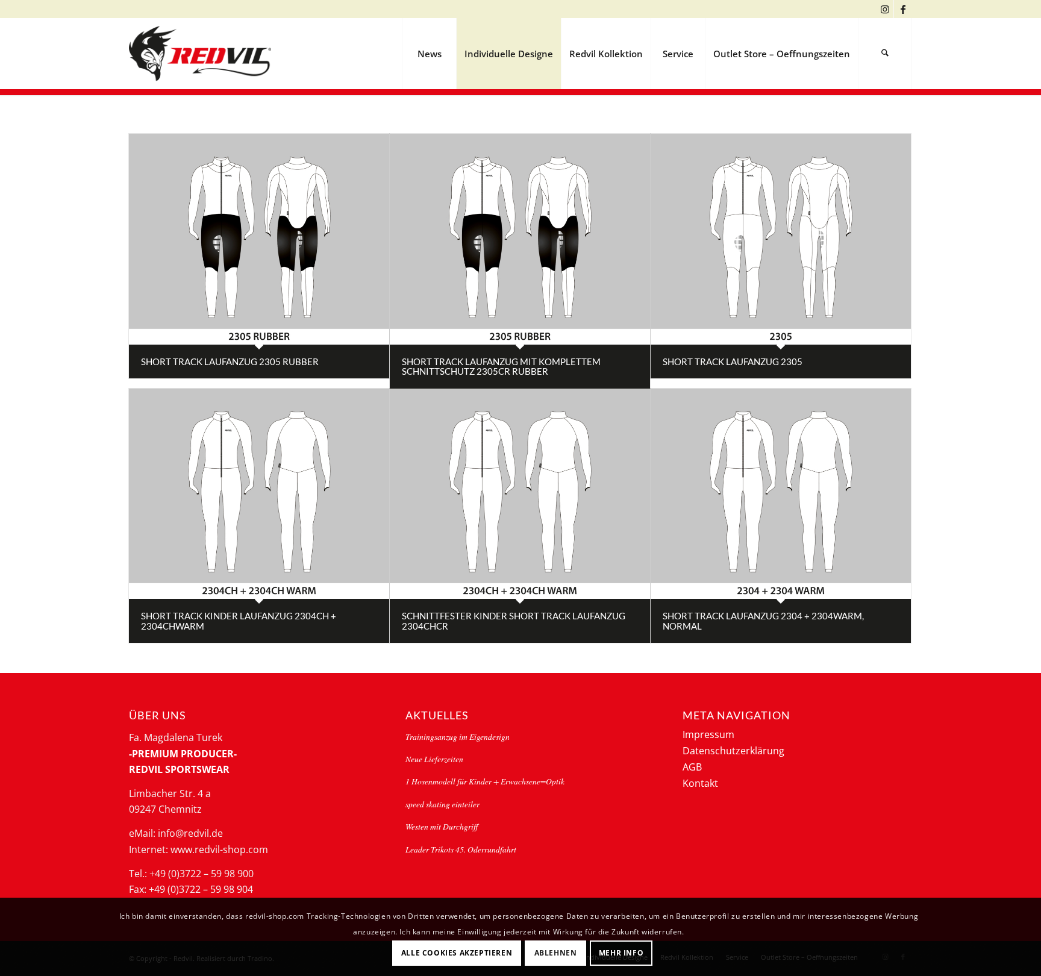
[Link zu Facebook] (903, 9)
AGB (692, 767)
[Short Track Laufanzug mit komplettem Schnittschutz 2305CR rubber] (520, 239)
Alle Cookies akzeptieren (456, 952)
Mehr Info (621, 952)
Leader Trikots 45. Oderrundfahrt (460, 849)
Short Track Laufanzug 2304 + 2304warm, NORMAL (763, 620)
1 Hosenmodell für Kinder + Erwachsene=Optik (484, 781)
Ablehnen (555, 952)
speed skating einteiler (442, 804)
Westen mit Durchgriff (441, 826)
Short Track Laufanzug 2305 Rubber (230, 361)
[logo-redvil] (200, 53)
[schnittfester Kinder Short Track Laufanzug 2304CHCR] (520, 494)
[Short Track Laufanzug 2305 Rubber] (259, 239)
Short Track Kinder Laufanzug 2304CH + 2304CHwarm (238, 620)
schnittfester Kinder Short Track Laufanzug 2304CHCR (513, 620)
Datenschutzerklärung (733, 750)
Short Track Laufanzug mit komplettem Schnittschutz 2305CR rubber (501, 366)
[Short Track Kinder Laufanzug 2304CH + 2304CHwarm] (259, 494)
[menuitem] (429, 53)
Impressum (708, 734)
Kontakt (700, 783)
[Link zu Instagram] (884, 9)
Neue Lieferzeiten (434, 759)
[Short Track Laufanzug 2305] (781, 239)
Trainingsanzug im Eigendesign (457, 736)
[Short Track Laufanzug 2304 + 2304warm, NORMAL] (781, 494)
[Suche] (885, 53)
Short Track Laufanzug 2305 (732, 361)
